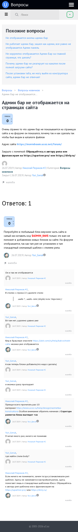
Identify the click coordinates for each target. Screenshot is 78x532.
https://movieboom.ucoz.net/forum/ (39, 144)
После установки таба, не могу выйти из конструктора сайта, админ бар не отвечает (37, 75)
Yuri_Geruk (37, 175)
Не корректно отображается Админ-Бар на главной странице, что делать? (36, 55)
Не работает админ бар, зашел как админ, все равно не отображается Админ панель (38, 45)
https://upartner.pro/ (15, 489)
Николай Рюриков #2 (34, 168)
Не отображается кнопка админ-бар (27, 38)
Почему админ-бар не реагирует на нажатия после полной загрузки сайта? (36, 65)
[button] (6, 14)
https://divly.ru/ (39, 489)
